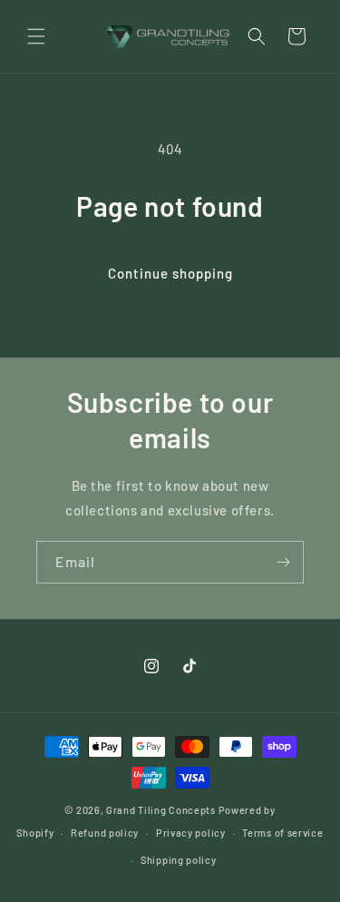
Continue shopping (170, 273)
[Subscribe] (283, 562)
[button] (36, 36)
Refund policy (105, 832)
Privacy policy (191, 832)
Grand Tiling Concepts (162, 810)
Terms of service (282, 832)
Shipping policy (179, 860)
